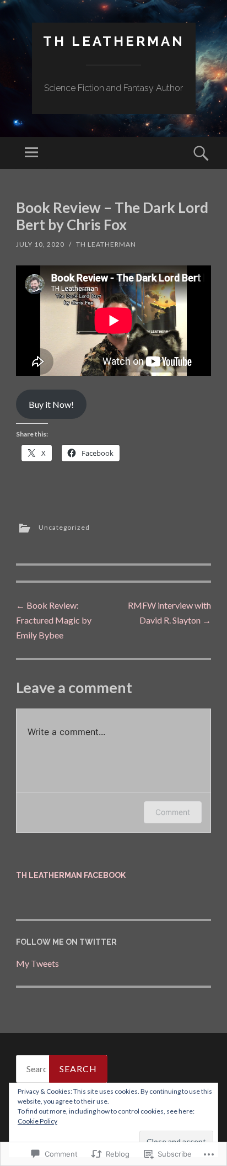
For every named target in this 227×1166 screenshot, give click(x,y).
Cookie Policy (37, 1121)
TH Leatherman (114, 41)
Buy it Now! (51, 404)
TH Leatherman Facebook (71, 875)
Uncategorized (64, 527)
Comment (172, 812)
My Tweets (37, 963)
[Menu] (31, 153)
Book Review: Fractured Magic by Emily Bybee (53, 620)
